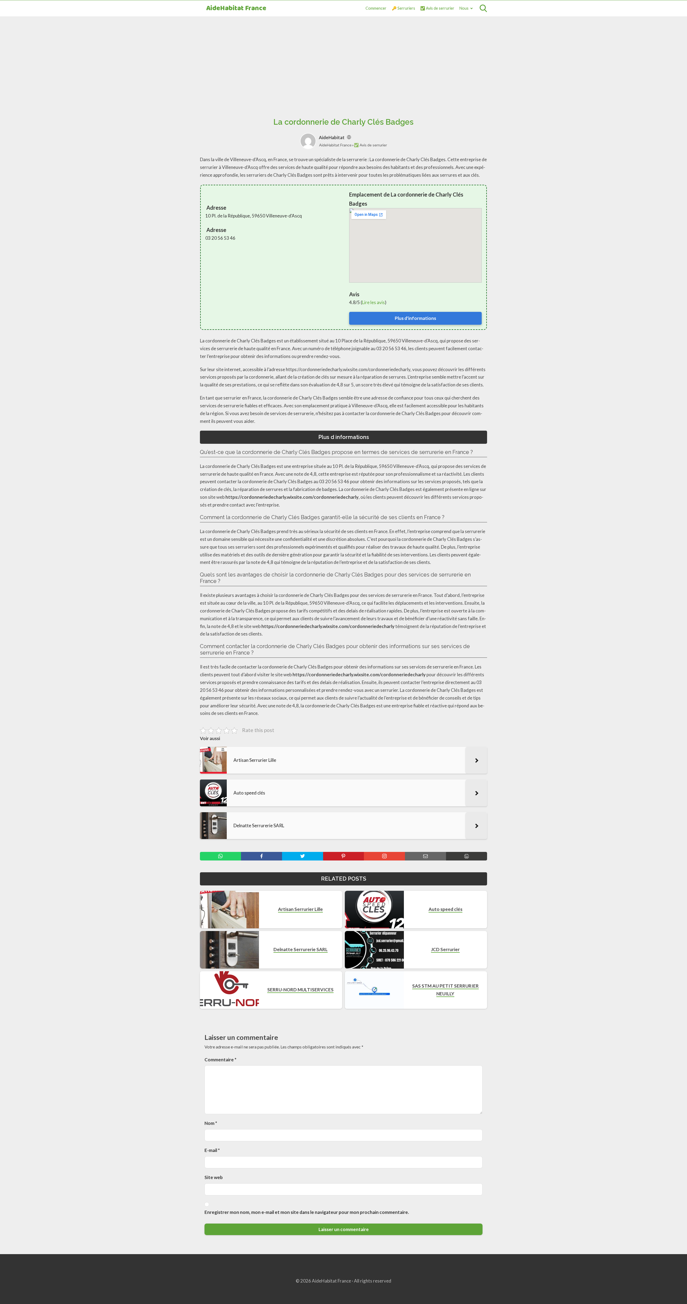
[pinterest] (343, 856)
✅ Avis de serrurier (437, 8)
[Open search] (483, 8)
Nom (210, 1123)
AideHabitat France (236, 8)
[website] (349, 137)
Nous (464, 8)
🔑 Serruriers (403, 8)
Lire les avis (373, 302)
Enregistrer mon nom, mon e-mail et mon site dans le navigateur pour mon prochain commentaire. (306, 1212)
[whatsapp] (220, 856)
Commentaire (220, 1059)
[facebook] (261, 856)
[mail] (425, 856)
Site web (213, 1177)
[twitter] (302, 856)
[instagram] (384, 856)
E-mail (212, 1150)
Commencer (376, 8)
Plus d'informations (415, 318)
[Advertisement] (343, 60)
